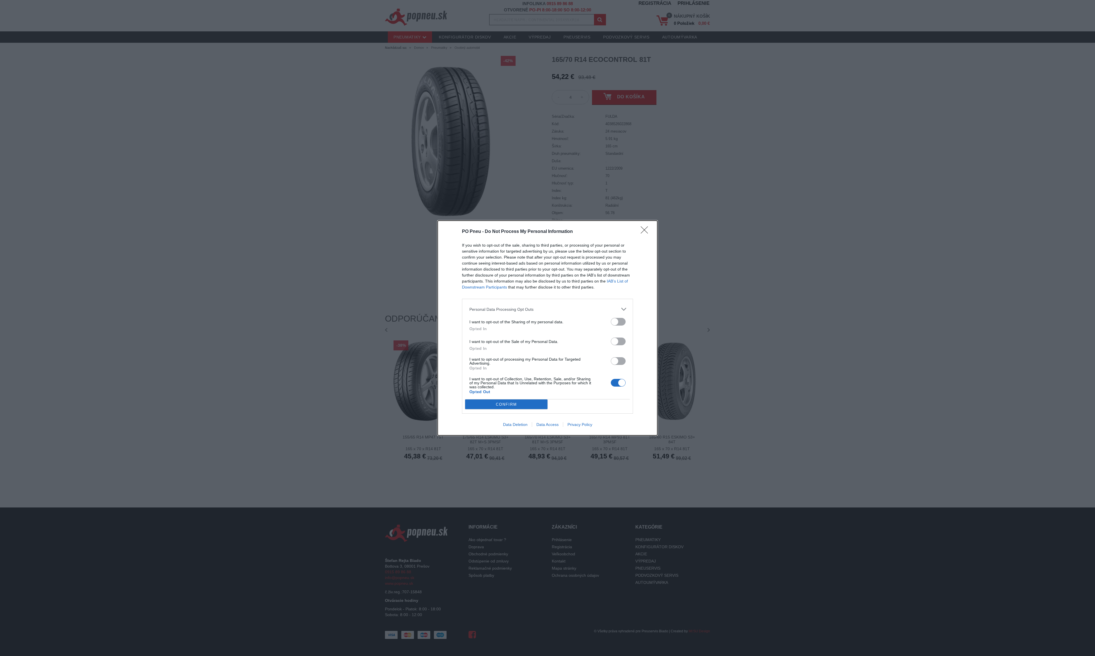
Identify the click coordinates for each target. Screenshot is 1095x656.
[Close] (646, 231)
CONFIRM (506, 404)
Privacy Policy (579, 424)
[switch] (618, 322)
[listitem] (547, 309)
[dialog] (547, 328)
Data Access (547, 424)
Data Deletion (515, 424)
